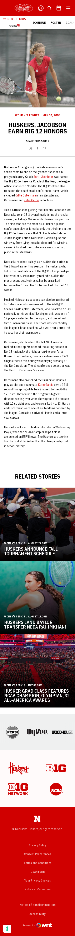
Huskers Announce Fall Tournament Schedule (31, 551)
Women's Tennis (27, 115)
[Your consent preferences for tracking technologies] (7, 929)
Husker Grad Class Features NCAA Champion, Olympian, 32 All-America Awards (37, 695)
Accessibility (37, 914)
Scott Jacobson (44, 177)
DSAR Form (38, 872)
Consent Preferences (37, 854)
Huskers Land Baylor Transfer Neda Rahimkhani (35, 624)
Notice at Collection (37, 889)
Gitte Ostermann (26, 195)
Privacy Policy (37, 845)
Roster (56, 23)
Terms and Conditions (37, 863)
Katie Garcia (31, 200)
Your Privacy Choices (37, 880)
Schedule (39, 23)
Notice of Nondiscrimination (37, 905)
